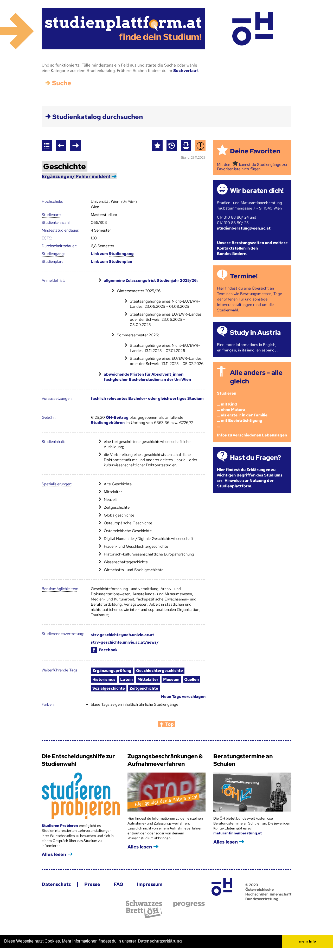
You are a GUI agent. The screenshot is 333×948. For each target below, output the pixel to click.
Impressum (149, 884)
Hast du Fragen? (255, 457)
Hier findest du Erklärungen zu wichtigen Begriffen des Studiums (250, 472)
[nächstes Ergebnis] (75, 145)
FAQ (118, 884)
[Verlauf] (171, 145)
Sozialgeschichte (108, 688)
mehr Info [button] (307, 941)
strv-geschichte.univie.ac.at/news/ (125, 642)
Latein (126, 679)
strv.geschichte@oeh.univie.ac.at (122, 634)
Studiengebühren (108, 422)
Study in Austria (255, 332)
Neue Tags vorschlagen (183, 696)
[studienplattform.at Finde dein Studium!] (123, 28)
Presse (92, 884)
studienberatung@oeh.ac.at (244, 228)
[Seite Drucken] (186, 145)
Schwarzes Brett (144, 909)
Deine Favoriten (255, 151)
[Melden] (200, 145)
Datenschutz (56, 884)
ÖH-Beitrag (117, 417)
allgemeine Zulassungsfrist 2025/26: (151, 280)
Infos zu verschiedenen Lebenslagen (252, 435)
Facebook (108, 649)
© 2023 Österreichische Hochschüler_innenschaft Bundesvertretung (268, 891)
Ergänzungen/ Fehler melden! (76, 176)
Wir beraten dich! (257, 190)
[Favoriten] (157, 145)
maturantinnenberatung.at (237, 833)
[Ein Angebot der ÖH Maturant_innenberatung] (252, 28)
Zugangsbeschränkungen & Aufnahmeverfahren (165, 760)
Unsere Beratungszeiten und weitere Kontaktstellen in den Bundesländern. (252, 248)
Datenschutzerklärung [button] (160, 941)
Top (169, 724)
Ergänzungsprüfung (111, 670)
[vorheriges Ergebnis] (61, 145)
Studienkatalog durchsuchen (97, 117)
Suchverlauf (185, 70)
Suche (61, 83)
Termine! (244, 276)
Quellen (191, 679)
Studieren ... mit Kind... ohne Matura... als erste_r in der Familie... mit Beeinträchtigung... (242, 410)
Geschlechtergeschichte (159, 670)
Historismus (104, 679)
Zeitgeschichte (144, 688)
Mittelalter (147, 679)
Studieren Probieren (60, 825)
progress (189, 904)
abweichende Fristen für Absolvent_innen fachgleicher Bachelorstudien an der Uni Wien (147, 377)
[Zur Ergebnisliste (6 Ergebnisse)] (47, 145)
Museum (171, 679)
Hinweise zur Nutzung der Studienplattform (245, 483)
